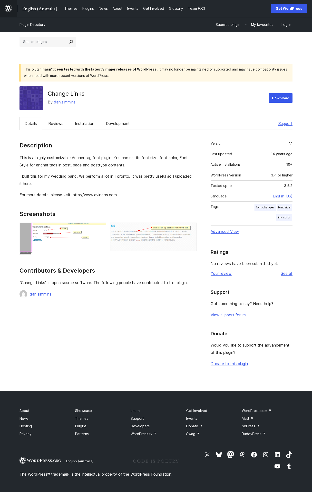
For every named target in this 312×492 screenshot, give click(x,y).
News (24, 418)
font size (284, 207)
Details (31, 123)
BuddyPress (253, 434)
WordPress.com (256, 411)
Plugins (81, 426)
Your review (221, 273)
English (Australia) (79, 461)
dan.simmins (65, 102)
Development (118, 123)
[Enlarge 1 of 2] (99, 229)
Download (280, 98)
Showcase (83, 411)
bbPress (250, 426)
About (24, 411)
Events (191, 418)
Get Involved (196, 411)
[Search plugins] (71, 42)
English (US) (282, 196)
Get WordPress (289, 8)
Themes (81, 418)
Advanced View (225, 231)
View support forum (228, 314)
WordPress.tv (143, 434)
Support (285, 123)
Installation (84, 123)
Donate (194, 426)
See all (286, 273)
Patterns (82, 434)
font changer (265, 207)
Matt (247, 418)
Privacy (25, 434)
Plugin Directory (32, 24)
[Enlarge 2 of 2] (190, 229)
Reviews (55, 123)
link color (284, 217)
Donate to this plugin (229, 363)
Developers (140, 426)
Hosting (26, 426)
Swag (192, 434)
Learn (135, 411)
